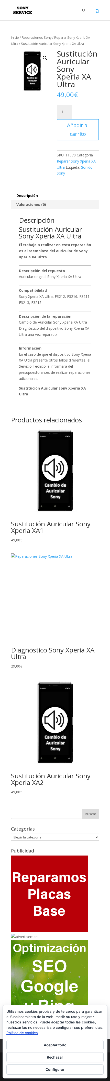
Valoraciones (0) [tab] (31, 204)
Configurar (55, 1069)
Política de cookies (22, 1033)
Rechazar (55, 1057)
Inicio (15, 37)
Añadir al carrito (78, 129)
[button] (45, 58)
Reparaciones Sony (36, 37)
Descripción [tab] (27, 195)
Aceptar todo (55, 1045)
